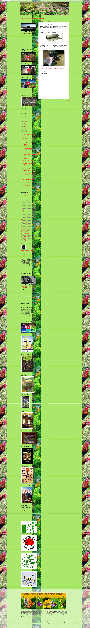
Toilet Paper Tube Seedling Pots (28, 176)
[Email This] (61, 68)
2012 (23, 116)
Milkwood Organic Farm (25, 218)
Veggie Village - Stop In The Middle (29, 142)
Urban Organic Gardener (25, 236)
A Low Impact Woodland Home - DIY (29, 146)
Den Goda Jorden (24, 207)
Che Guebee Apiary (25, 18)
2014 (23, 113)
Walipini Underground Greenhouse (27, 237)
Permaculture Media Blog (25, 224)
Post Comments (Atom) (47, 103)
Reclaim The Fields (24, 227)
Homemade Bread (26, 158)
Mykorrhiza (23, 219)
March (24, 131)
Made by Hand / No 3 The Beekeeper (27, 286)
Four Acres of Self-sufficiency (28, 170)
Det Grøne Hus (23, 209)
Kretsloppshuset (24, 215)
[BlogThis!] (61, 68)
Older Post (66, 100)
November (25, 118)
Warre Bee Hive (24, 239)
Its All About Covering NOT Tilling (28, 161)
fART (43, 18)
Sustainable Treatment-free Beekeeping (29, 177)
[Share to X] (62, 68)
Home (53, 100)
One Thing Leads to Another (26, 222)
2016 (23, 110)
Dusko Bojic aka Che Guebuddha (27, 250)
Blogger (50, 625)
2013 (23, 115)
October (24, 119)
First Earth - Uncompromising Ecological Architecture (28, 149)
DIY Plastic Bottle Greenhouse (26, 204)
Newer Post (41, 100)
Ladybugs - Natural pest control (28, 160)
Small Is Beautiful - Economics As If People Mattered (29, 185)
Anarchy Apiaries (24, 194)
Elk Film (27, 33)
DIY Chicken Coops (24, 203)
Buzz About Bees (24, 198)
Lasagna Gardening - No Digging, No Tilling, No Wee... (29, 155)
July (24, 124)
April (24, 129)
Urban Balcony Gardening (27, 182)
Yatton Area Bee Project (25, 240)
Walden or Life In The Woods (28, 186)
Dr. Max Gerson (48, 611)
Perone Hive (23, 225)
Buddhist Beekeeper (24, 197)
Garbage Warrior (26, 136)
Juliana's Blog (23, 213)
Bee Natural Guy (24, 195)
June (24, 126)
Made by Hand (23, 287)
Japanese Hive (23, 212)
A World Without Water (27, 138)
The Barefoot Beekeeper (25, 230)
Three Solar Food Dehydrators (28, 168)
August (24, 123)
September (25, 121)
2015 (23, 111)
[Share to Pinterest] (64, 68)
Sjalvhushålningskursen (25, 228)
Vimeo (31, 33)
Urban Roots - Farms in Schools (28, 152)
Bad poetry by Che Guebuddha (36, 18)
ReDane (22, 33)
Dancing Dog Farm (24, 206)
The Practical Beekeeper (25, 233)
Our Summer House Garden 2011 (28, 151)
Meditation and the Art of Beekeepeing (29, 179)
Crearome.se (23, 201)
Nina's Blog (23, 221)
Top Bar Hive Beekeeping (25, 234)
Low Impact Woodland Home (26, 216)
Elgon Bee (23, 210)
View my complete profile (25, 251)
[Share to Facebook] (63, 68)
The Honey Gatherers (24, 231)
